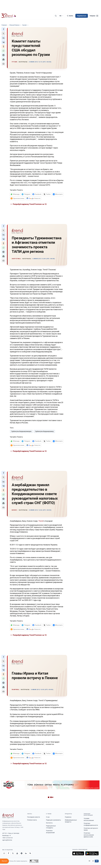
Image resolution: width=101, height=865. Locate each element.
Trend (40, 521)
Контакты (49, 823)
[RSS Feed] (30, 853)
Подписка (68, 817)
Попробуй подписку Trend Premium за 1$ (29, 204)
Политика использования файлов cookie (89, 835)
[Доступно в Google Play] (92, 853)
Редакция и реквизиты (53, 820)
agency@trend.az (7, 840)
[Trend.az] (8, 16)
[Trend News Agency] (7, 815)
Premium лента (32, 820)
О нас (48, 817)
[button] (3, 29)
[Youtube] (17, 853)
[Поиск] (56, 16)
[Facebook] (8, 853)
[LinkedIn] (26, 853)
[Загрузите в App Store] (78, 853)
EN (89, 861)
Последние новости (33, 817)
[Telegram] (21, 853)
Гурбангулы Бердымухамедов (21, 431)
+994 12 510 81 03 (7, 838)
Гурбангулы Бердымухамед (44, 431)
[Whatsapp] (4, 853)
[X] (13, 853)
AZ (93, 861)
